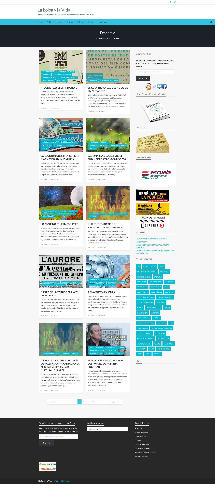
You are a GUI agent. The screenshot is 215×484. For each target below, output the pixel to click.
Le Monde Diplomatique (145, 323)
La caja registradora (142, 448)
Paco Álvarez (102, 22)
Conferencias (142, 287)
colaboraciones (156, 282)
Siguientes (115, 402)
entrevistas (161, 302)
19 (93, 402)
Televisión (70, 145)
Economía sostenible (50, 77)
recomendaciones (143, 343)
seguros (157, 343)
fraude (167, 307)
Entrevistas (47, 145)
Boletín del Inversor (142, 432)
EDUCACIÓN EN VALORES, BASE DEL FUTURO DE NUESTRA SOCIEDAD (105, 363)
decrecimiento (142, 292)
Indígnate (80, 22)
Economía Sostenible (164, 297)
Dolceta (138, 440)
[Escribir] (154, 86)
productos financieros (145, 338)
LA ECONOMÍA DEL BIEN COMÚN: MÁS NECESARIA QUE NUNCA (60, 157)
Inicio (41, 22)
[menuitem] (41, 22)
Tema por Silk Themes (61, 481)
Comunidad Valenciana (66, 72)
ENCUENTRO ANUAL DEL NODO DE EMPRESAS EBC (108, 89)
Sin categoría (168, 343)
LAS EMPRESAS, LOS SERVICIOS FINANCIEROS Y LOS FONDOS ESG (107, 157)
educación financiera (145, 302)
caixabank (158, 276)
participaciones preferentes (162, 328)
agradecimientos (150, 266)
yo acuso (157, 354)
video (139, 354)
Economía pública (49, 214)
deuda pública (156, 292)
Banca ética (94, 143)
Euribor (140, 307)
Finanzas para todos (142, 444)
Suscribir (46, 443)
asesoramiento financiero (146, 271)
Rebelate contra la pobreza (145, 452)
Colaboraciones (48, 72)
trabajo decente (164, 349)
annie (162, 266)
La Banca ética (141, 241)
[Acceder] (159, 86)
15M (138, 266)
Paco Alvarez (55, 108)
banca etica (164, 271)
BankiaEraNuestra (143, 276)
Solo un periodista (141, 456)
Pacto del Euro (142, 328)
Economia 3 (169, 292)
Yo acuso (93, 217)
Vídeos (90, 22)
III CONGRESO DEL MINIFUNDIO (59, 87)
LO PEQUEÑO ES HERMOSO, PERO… (60, 224)
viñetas (147, 354)
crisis (166, 287)
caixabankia (141, 282)
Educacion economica (68, 77)
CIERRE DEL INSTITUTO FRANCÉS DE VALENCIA (59, 294)
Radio (49, 22)
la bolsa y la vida (143, 318)
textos (151, 349)
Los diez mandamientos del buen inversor (151, 239)
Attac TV (138, 428)
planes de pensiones (144, 333)
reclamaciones (163, 338)
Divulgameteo (140, 436)
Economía (59, 22)
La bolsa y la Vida (54, 10)
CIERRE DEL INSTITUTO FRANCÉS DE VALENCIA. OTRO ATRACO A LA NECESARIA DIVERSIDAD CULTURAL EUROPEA (60, 365)
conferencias (156, 287)
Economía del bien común (62, 74)
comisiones (170, 282)
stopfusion (141, 349)
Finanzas (70, 22)
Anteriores (53, 402)
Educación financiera (118, 145)
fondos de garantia (154, 307)
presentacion (160, 333)
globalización (142, 312)
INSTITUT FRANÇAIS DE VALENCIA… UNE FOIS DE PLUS (105, 226)
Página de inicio (102, 39)
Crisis (64, 211)
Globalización (48, 217)
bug (91, 347)
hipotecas (155, 312)
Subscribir (143, 78)
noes (171, 323)
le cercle (156, 318)
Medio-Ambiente (48, 80)
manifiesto (162, 323)
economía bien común (145, 297)
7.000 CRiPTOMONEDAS (101, 292)
